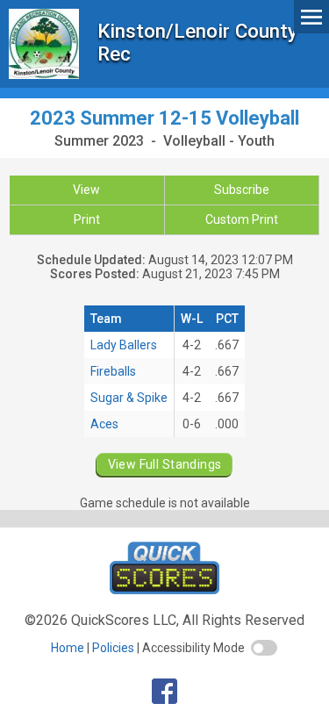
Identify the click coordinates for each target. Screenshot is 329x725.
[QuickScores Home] (164, 589)
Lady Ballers (123, 345)
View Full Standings (165, 464)
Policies (113, 648)
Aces (104, 424)
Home (67, 648)
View (86, 190)
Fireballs (113, 371)
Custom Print (241, 219)
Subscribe (241, 190)
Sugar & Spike (129, 398)
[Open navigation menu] (311, 16)
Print (87, 219)
